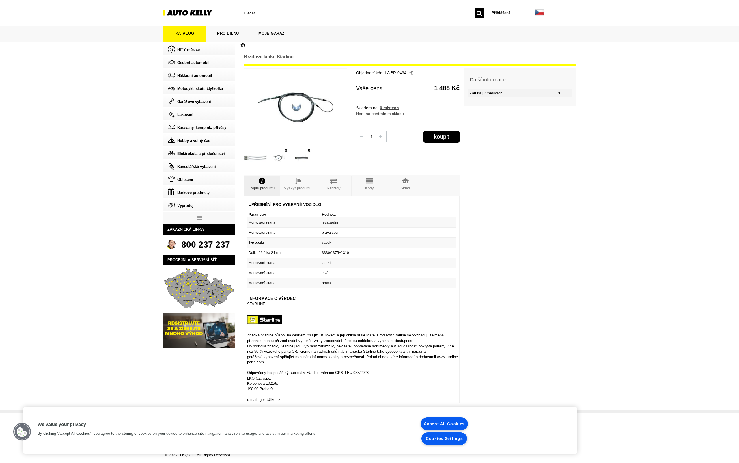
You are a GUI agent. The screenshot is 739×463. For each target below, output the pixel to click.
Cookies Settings (444, 438)
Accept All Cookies (444, 423)
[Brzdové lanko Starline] (255, 158)
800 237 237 (205, 244)
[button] (22, 432)
